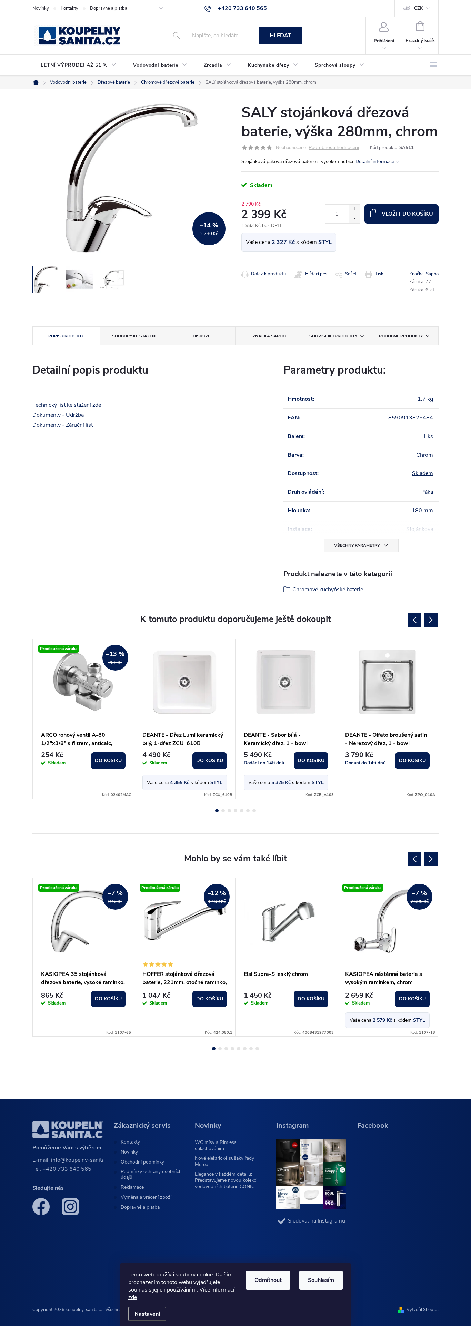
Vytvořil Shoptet (423, 1310)
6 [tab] (248, 810)
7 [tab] (254, 810)
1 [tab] (217, 810)
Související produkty (333, 336)
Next (431, 620)
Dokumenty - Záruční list (62, 425)
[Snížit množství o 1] (354, 218)
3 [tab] (229, 810)
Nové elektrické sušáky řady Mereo (224, 1161)
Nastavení (147, 1314)
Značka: (424, 274)
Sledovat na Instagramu (316, 1221)
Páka (427, 492)
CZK (418, 8)
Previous (414, 620)
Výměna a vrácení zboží (146, 1197)
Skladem (422, 473)
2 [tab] (223, 810)
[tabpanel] (83, 719)
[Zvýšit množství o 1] (354, 209)
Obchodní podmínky (142, 1162)
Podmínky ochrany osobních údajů (151, 1174)
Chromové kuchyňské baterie (327, 589)
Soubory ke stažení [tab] (134, 336)
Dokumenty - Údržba (58, 415)
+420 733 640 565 (66, 1169)
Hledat (280, 35)
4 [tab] (235, 810)
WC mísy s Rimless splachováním (216, 1145)
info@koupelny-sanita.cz (81, 1160)
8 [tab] (257, 1048)
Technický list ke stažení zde (66, 405)
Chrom (424, 455)
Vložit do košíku (407, 214)
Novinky (40, 8)
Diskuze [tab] (201, 336)
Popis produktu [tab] (66, 336)
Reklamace (132, 1187)
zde (132, 1297)
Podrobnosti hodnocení (334, 148)
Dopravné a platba (108, 8)
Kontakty (69, 8)
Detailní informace (374, 161)
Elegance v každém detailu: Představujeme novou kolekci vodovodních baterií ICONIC (226, 1180)
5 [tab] (241, 810)
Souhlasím (321, 1280)
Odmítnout (268, 1280)
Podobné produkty (401, 336)
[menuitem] (78, 65)
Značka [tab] (269, 336)
